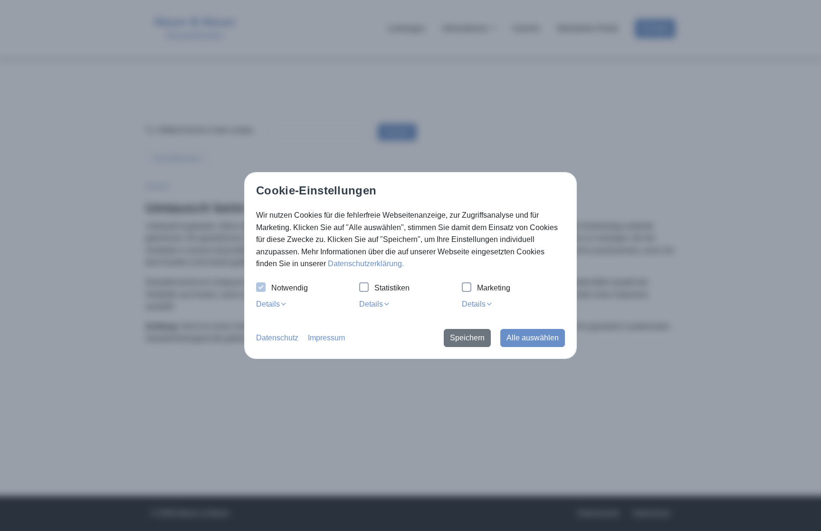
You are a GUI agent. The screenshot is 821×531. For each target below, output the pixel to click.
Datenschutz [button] (277, 338)
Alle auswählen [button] (532, 338)
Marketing (493, 288)
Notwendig (289, 288)
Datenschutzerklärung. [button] (366, 264)
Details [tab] (268, 304)
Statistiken (392, 288)
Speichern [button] (467, 338)
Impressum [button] (326, 338)
